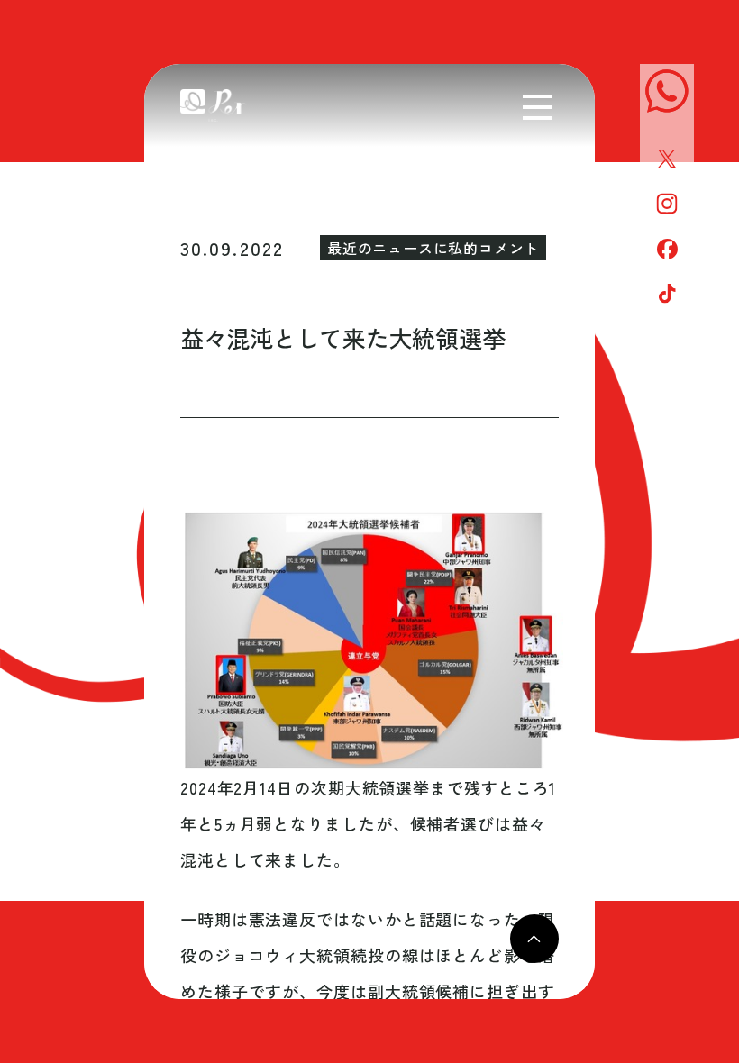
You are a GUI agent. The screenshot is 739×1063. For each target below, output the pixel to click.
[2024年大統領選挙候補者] (369, 640)
